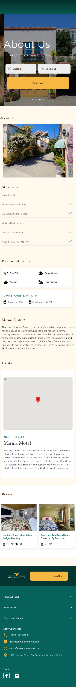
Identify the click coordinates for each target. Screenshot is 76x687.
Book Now (38, 83)
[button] (38, 400)
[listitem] (19, 527)
